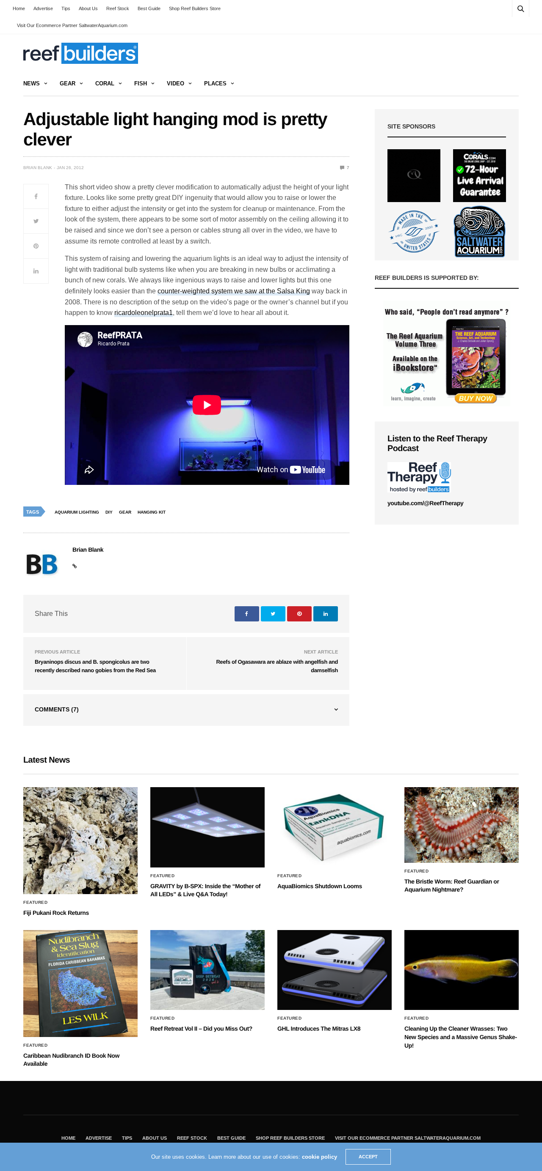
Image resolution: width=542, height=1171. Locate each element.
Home (19, 8)
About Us (88, 8)
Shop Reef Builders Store (195, 8)
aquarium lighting (77, 512)
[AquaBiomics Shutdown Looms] (334, 827)
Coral (104, 83)
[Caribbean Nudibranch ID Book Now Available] (80, 983)
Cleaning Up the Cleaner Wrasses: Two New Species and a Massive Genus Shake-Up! (460, 1036)
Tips (65, 8)
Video (175, 83)
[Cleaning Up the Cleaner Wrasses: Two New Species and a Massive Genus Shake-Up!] (461, 970)
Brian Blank (37, 167)
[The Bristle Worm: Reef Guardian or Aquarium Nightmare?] (461, 825)
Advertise (43, 8)
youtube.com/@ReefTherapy (425, 503)
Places (215, 83)
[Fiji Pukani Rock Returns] (80, 840)
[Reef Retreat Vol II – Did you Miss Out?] (207, 970)
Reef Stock (117, 8)
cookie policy (319, 1157)
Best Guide (149, 8)
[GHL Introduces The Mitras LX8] (334, 970)
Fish (140, 83)
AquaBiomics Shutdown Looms (319, 886)
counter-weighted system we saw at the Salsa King (234, 291)
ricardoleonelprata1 (143, 312)
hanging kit (152, 512)
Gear (67, 83)
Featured (35, 902)
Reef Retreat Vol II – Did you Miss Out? (201, 1028)
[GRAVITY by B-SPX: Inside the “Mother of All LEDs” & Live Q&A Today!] (207, 827)
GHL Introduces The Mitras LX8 (318, 1028)
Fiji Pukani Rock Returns (56, 912)
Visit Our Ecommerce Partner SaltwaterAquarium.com (72, 25)
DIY (109, 512)
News (31, 83)
